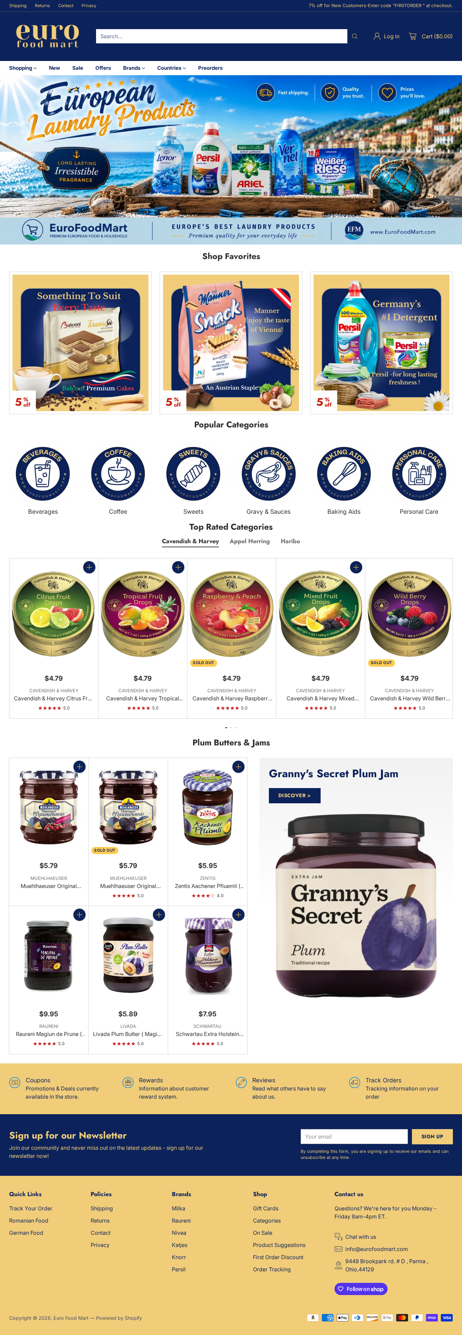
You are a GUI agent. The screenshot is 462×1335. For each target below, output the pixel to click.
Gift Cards (265, 1208)
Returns (100, 1220)
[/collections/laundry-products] (231, 160)
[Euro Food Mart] (47, 36)
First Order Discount (278, 1257)
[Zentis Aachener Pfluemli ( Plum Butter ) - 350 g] (207, 807)
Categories (267, 1220)
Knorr (179, 1257)
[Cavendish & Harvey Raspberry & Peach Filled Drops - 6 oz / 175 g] (231, 613)
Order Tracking (272, 1269)
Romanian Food (28, 1220)
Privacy (100, 1245)
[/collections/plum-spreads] (356, 906)
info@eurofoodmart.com (376, 1249)
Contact (101, 1232)
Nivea (179, 1232)
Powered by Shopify (119, 1318)
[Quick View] (89, 582)
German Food (26, 1232)
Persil (179, 1269)
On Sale (262, 1232)
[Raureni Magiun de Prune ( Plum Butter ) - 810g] (48, 955)
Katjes (179, 1245)
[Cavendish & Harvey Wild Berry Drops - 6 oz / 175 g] (409, 613)
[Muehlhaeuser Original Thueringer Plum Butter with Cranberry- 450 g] (48, 807)
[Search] (354, 36)
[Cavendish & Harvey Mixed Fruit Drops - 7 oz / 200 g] (320, 613)
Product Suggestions (279, 1245)
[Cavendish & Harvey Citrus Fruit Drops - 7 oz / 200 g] (53, 613)
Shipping (102, 1208)
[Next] (450, 638)
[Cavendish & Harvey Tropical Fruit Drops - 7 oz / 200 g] (142, 613)
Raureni (181, 1220)
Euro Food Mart (71, 1318)
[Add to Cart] (89, 567)
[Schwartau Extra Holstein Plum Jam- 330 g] (207, 955)
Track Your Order (30, 1208)
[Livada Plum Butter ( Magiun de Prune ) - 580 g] (128, 955)
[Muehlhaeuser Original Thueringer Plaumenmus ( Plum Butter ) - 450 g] (128, 807)
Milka (178, 1208)
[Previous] (11, 638)
